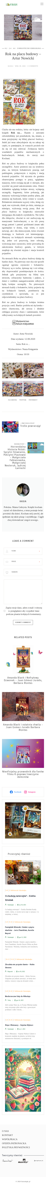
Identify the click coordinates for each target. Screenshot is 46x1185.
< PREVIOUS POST (27, 423)
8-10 (10, 922)
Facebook (12, 400)
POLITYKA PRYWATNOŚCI (16, 1147)
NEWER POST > (20, 444)
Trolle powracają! (30, 425)
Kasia (10, 66)
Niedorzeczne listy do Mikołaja (17, 996)
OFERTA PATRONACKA (14, 1143)
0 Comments (33, 66)
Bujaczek (10, 971)
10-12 (8, 959)
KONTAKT (7, 1135)
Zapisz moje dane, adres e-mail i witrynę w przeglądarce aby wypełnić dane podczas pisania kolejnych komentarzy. (24, 610)
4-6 (14, 48)
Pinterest (33, 400)
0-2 (6, 48)
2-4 (10, 48)
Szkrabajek (11, 905)
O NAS (5, 1131)
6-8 (7, 890)
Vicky (9, 1000)
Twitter (22, 400)
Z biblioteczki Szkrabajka (29, 48)
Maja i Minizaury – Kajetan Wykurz (19, 1025)
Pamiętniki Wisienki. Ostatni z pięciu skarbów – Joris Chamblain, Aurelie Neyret (19, 930)
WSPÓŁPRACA (9, 1139)
